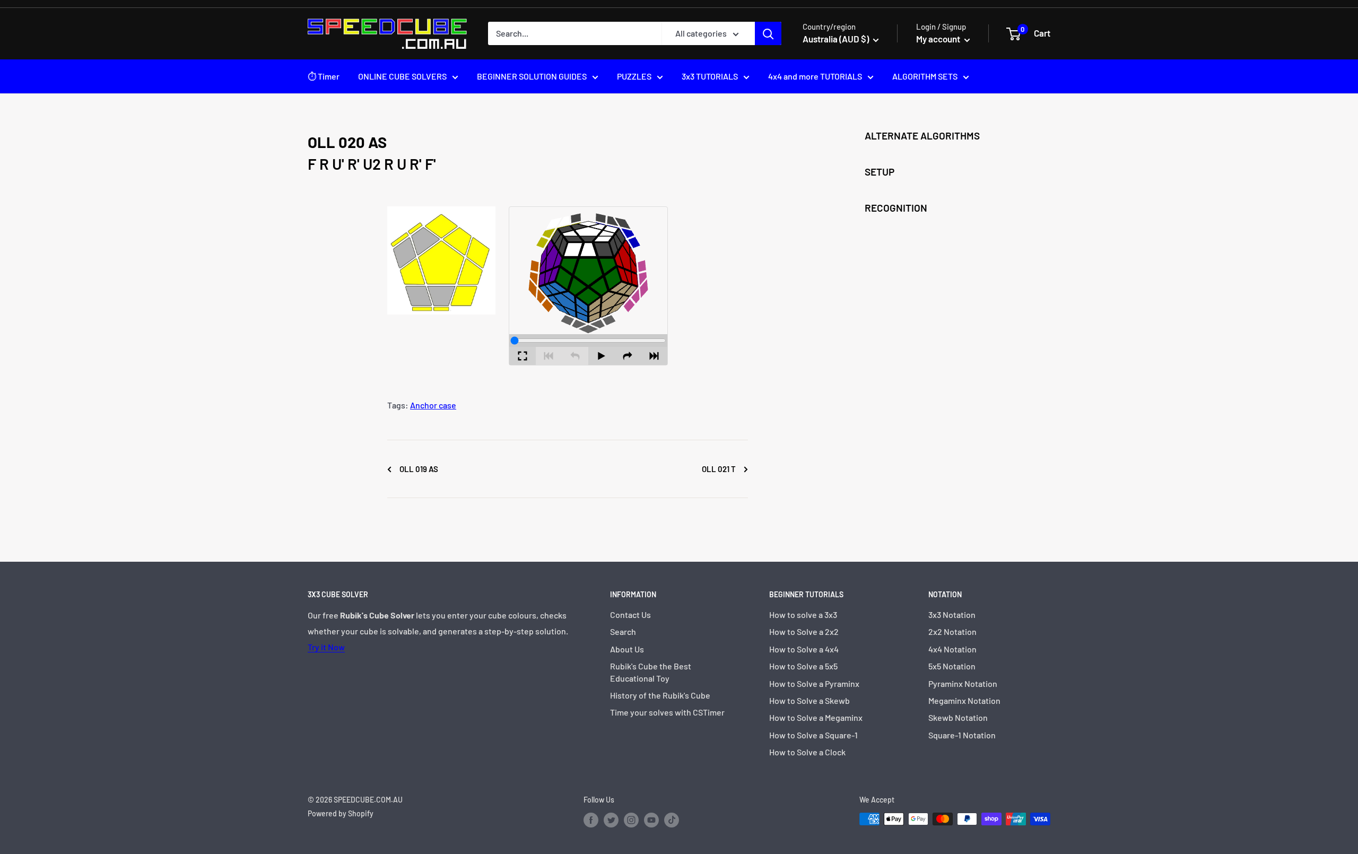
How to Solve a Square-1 (813, 735)
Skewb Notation (958, 717)
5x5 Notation (952, 666)
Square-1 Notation (962, 735)
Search (623, 631)
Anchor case (433, 405)
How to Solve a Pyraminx (814, 683)
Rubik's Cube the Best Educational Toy (650, 672)
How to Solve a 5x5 (803, 666)
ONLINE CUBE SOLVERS (402, 76)
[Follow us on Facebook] (591, 820)
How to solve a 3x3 (803, 614)
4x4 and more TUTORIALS (815, 76)
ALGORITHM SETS (924, 76)
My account (939, 38)
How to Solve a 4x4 (804, 649)
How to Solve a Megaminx (816, 717)
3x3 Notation (952, 614)
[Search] (768, 33)
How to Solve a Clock (807, 752)
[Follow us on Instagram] (631, 820)
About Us (627, 649)
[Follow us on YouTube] (651, 820)
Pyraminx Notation (962, 683)
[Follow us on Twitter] (611, 820)
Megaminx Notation (964, 700)
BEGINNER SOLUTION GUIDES (532, 76)
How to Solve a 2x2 (804, 631)
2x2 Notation (952, 631)
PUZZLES (634, 76)
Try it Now (326, 647)
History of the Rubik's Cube (660, 695)
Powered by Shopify (340, 813)
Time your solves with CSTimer (667, 712)
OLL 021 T (719, 469)
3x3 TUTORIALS (710, 76)
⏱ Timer (324, 76)
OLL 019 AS (418, 469)
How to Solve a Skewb (809, 700)
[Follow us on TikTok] (671, 820)
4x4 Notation (952, 649)
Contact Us (630, 614)
